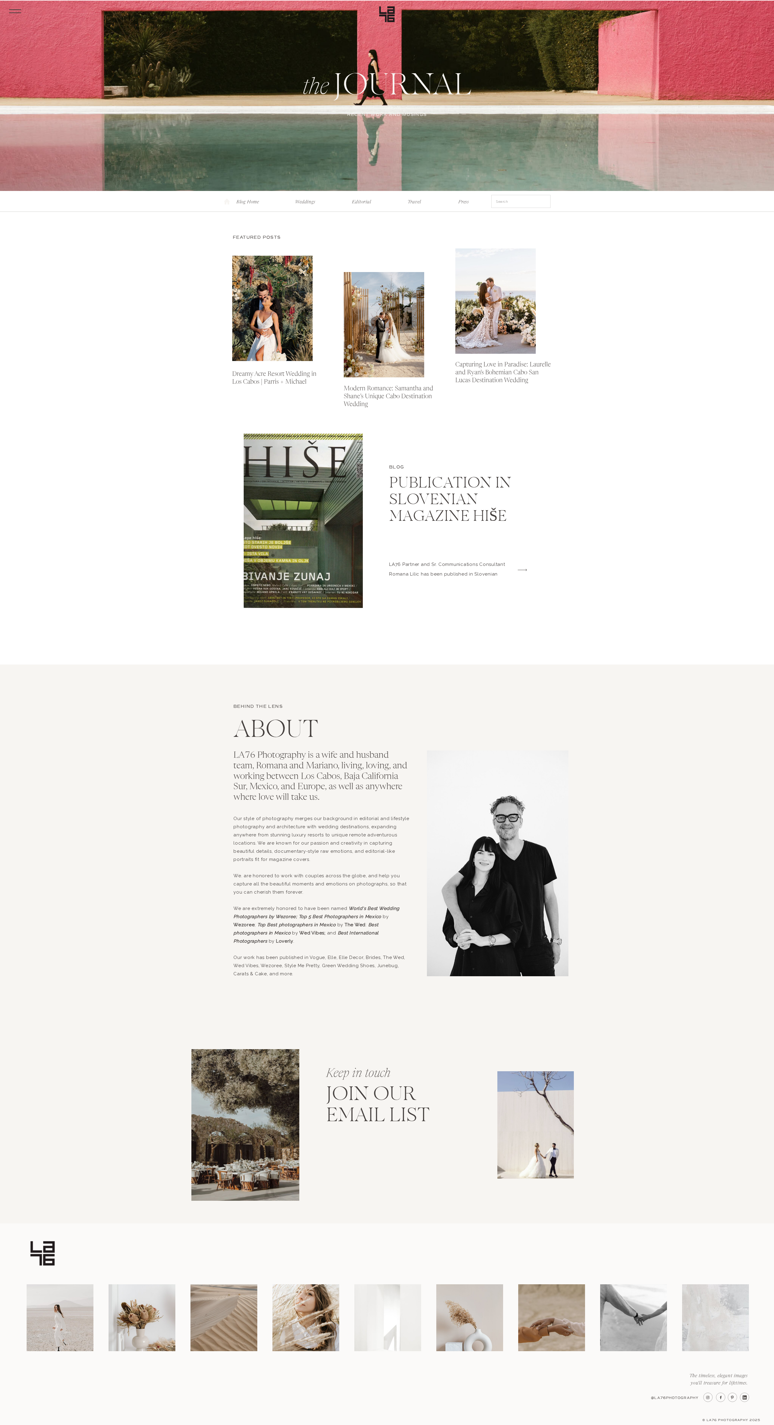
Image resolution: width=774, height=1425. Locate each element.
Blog (396, 467)
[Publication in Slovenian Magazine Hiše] (303, 521)
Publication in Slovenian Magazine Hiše (450, 500)
